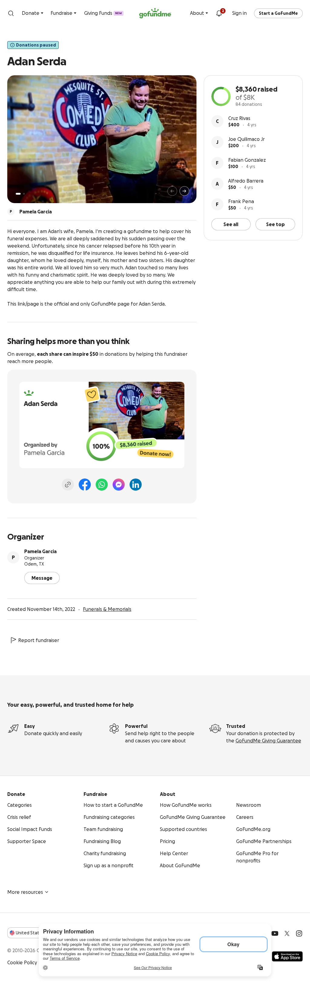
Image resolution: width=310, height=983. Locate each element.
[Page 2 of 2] (24, 194)
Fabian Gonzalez (247, 160)
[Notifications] (219, 13)
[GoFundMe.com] (155, 13)
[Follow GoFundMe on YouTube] (275, 933)
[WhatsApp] (102, 484)
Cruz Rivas (239, 118)
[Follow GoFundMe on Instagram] (299, 933)
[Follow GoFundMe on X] (287, 933)
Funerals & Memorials (107, 609)
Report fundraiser (38, 640)
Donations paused (36, 45)
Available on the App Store (287, 956)
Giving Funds (103, 13)
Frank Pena (241, 201)
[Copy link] (68, 484)
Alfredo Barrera (245, 180)
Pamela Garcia (40, 551)
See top (275, 224)
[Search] (11, 13)
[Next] (184, 191)
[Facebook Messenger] (119, 484)
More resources (25, 892)
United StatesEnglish (38, 932)
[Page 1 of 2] (18, 194)
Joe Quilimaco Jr (246, 139)
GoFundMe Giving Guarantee (268, 740)
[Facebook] (85, 484)
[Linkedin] (136, 484)
